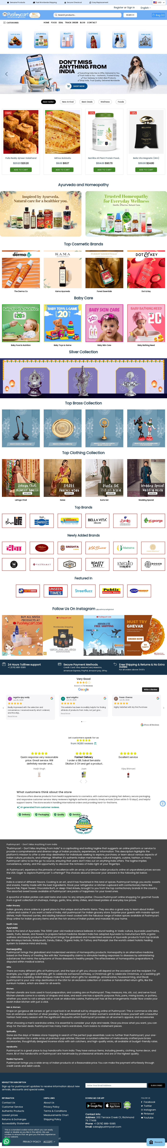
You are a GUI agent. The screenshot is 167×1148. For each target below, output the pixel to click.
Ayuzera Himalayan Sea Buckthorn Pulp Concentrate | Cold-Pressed (104, 158)
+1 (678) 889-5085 (105, 1123)
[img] (83, 740)
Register (118, 7)
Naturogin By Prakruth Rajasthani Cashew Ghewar (146, 158)
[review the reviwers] (51, 698)
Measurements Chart (56, 1115)
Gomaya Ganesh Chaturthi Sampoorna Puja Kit (21, 158)
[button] (81, 781)
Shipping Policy (52, 1119)
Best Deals (87, 101)
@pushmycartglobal (105, 609)
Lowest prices (10, 1115)
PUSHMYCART (21, 15)
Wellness (105, 101)
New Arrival (68, 101)
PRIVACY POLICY (32, 1141)
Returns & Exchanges (14, 1119)
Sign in (131, 7)
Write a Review (150, 689)
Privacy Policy (51, 1106)
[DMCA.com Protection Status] (127, 1105)
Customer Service (12, 1106)
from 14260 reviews (82, 743)
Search (130, 15)
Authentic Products (13, 1111)
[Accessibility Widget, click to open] (163, 804)
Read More (12, 716)
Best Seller (48, 101)
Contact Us (8, 1102)
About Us (49, 1102)
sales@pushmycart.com (107, 1126)
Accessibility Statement (15, 1123)
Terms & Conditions (55, 1111)
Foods (121, 101)
